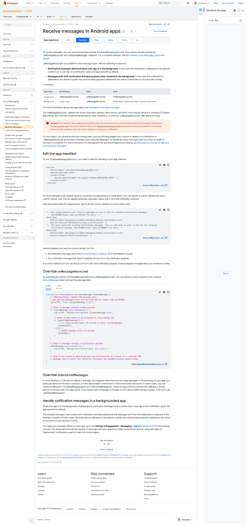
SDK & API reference (46, 482)
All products (131, 509)
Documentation (12, 11)
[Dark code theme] (164, 165)
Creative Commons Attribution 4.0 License (112, 455)
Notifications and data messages (104, 107)
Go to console (228, 3)
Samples (89, 16)
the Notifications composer (94, 254)
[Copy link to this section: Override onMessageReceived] (90, 271)
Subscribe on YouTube (99, 490)
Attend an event (97, 494)
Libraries (41, 490)
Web (97, 40)
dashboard (143, 426)
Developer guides (45, 478)
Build (29, 3)
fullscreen (238, 10)
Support (109, 3)
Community (92, 3)
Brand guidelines (151, 494)
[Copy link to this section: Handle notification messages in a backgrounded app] (128, 401)
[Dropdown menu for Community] (100, 3)
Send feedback (160, 31)
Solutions (55, 3)
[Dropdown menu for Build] (34, 3)
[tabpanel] (106, 329)
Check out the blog (98, 478)
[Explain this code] (160, 165)
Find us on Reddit (98, 482)
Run (40, 3)
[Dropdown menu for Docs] (82, 3)
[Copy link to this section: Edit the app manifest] (79, 153)
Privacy (48, 520)
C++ (137, 40)
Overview (7, 16)
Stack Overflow (150, 482)
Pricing (67, 3)
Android (82, 40)
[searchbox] (17, 25)
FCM (29, 11)
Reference (76, 16)
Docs (76, 3)
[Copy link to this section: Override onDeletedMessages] (90, 375)
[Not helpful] (168, 24)
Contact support (150, 478)
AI (38, 16)
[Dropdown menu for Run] (45, 3)
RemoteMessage (51, 280)
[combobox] (171, 3)
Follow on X (95, 486)
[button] (15, 44)
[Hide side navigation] (31, 520)
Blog (216, 3)
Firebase (46, 24)
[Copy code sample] (168, 165)
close (242, 10)
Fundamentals (22, 16)
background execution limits (108, 126)
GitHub (40, 494)
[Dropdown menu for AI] (42, 17)
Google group (150, 486)
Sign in (241, 3)
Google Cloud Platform (111, 509)
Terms (40, 520)
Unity (124, 40)
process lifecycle (61, 126)
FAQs (146, 498)
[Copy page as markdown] (131, 31)
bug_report (234, 10)
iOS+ (68, 40)
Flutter (110, 40)
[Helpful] (165, 24)
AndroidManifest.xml (153, 185)
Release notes (149, 490)
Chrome (81, 509)
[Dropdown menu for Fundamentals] (31, 17)
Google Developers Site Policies (72, 457)
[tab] (48, 287)
